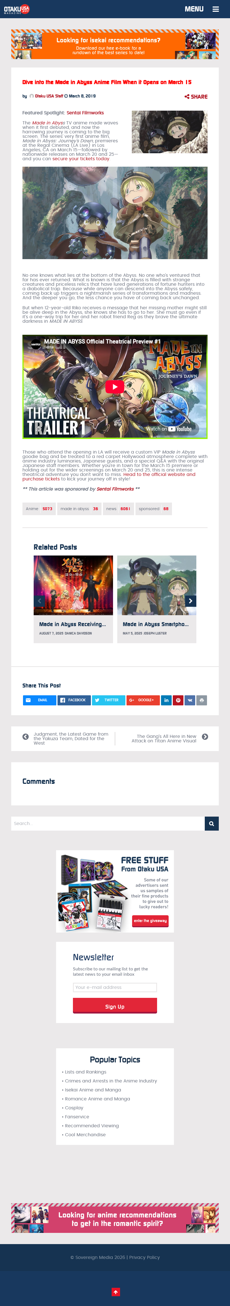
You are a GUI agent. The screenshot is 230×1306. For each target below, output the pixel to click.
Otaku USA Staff (48, 96)
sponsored (154, 508)
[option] (73, 599)
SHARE (198, 96)
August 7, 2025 (51, 633)
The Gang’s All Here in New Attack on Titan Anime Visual (164, 738)
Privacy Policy (144, 1257)
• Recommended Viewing (90, 1126)
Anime (39, 508)
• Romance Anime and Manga (96, 1099)
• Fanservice (75, 1117)
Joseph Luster (155, 633)
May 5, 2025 (132, 633)
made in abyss (79, 508)
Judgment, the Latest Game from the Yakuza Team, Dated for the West (71, 738)
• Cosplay (72, 1108)
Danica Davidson (78, 633)
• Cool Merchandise (84, 1135)
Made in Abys (47, 123)
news (118, 508)
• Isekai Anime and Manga (91, 1090)
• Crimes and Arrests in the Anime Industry (109, 1081)
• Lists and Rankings (84, 1072)
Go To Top (116, 1292)
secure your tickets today (80, 159)
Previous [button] (39, 601)
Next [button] (190, 601)
